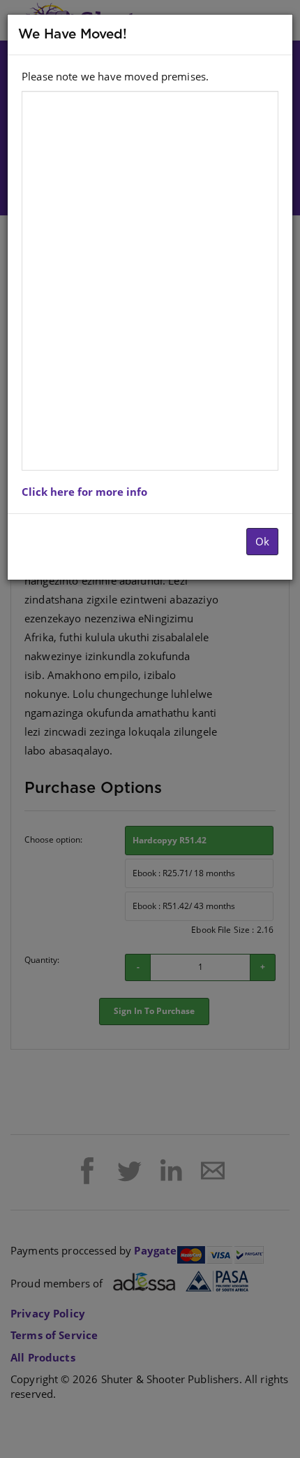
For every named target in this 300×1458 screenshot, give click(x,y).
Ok (262, 541)
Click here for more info (84, 492)
